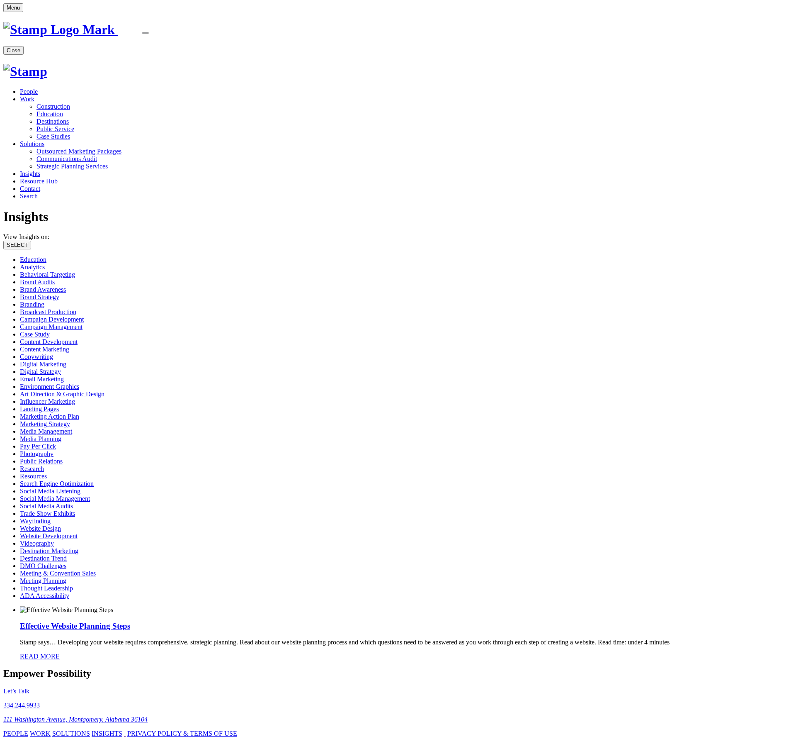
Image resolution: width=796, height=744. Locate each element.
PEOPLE (15, 733)
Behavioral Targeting (47, 274)
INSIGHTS (107, 733)
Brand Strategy (39, 296)
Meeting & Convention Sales (58, 573)
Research (32, 468)
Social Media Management (55, 498)
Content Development (49, 341)
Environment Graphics (49, 386)
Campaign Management (51, 326)
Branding (32, 304)
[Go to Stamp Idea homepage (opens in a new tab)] (89, 29)
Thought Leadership (46, 588)
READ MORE (40, 656)
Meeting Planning (43, 580)
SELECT (17, 245)
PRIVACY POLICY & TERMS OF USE (182, 733)
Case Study (35, 334)
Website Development (49, 535)
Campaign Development (52, 319)
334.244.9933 (21, 705)
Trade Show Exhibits (47, 513)
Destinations (52, 121)
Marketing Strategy (45, 423)
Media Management (46, 431)
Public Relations (41, 461)
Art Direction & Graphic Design (62, 394)
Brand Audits (37, 281)
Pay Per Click (38, 446)
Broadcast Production (48, 311)
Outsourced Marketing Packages (78, 151)
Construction (53, 106)
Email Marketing (42, 379)
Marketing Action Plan (49, 416)
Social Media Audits (46, 506)
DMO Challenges (43, 565)
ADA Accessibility (44, 595)
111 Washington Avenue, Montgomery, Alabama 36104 (75, 719)
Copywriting (36, 356)
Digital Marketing (43, 364)
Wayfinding (35, 520)
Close (13, 50)
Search (29, 196)
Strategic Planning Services (72, 166)
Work (27, 98)
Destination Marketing (49, 550)
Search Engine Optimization (57, 483)
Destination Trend (43, 558)
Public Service (55, 128)
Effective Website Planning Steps (75, 626)
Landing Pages (39, 408)
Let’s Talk (16, 691)
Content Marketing (44, 349)
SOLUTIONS (71, 733)
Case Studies (53, 136)
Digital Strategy (40, 371)
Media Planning (40, 438)
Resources (33, 476)
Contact (30, 188)
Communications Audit (66, 158)
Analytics (32, 267)
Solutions (32, 143)
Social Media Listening (50, 491)
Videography (37, 543)
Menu (13, 8)
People (29, 91)
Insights (30, 173)
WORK (40, 733)
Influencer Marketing (47, 401)
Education (49, 113)
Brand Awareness (43, 289)
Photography (36, 453)
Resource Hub (39, 181)
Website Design (40, 528)
